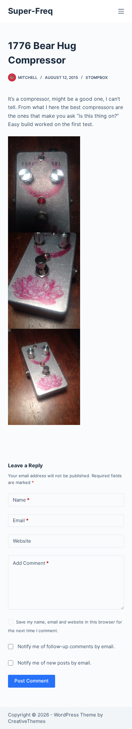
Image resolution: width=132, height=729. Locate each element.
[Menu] (121, 11)
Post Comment (31, 681)
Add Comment (31, 563)
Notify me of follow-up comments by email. (66, 646)
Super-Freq (30, 11)
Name (21, 500)
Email (21, 520)
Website (22, 541)
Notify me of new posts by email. (54, 663)
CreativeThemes (26, 721)
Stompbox (97, 77)
